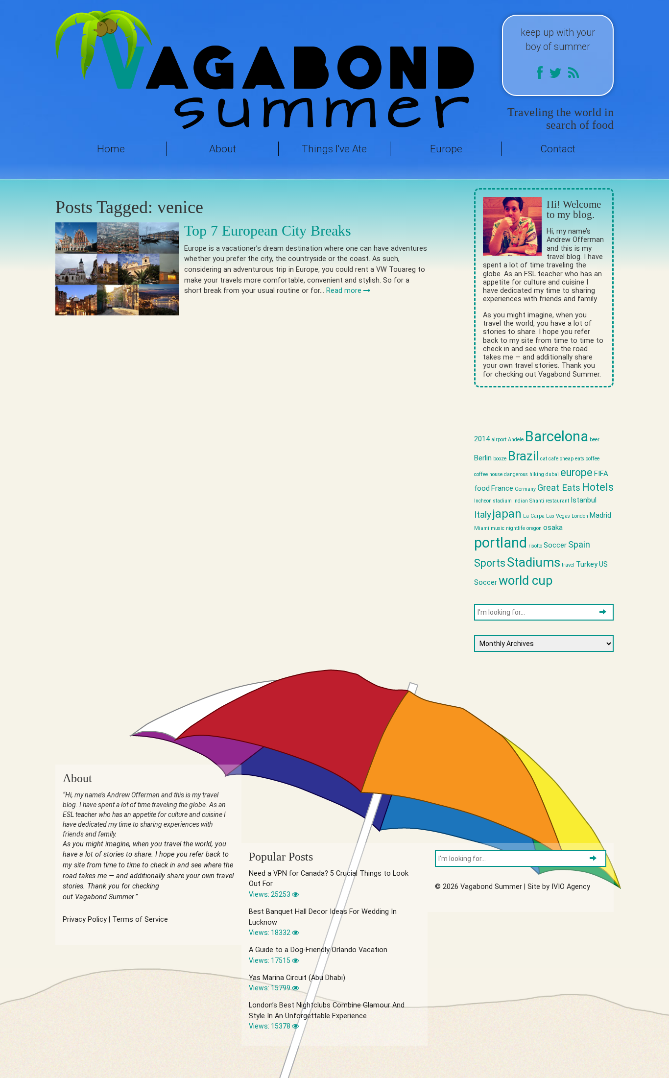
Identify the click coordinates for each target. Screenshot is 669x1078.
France (502, 488)
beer (594, 439)
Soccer (555, 545)
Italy (482, 514)
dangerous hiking (524, 474)
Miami (481, 528)
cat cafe (549, 458)
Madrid (600, 515)
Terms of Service (140, 919)
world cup (526, 580)
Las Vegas (558, 516)
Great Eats (558, 487)
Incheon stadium (493, 501)
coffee (592, 458)
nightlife (515, 528)
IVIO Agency (570, 887)
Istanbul (584, 500)
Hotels (598, 487)
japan (507, 514)
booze (499, 458)
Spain (579, 544)
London (580, 516)
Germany (525, 489)
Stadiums (533, 562)
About (222, 149)
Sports (489, 563)
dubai (552, 474)
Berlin (483, 458)
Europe (446, 149)
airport (498, 439)
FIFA (601, 473)
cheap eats (572, 458)
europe (576, 472)
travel (568, 565)
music (497, 528)
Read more (344, 291)
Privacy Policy (85, 919)
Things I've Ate (334, 149)
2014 (482, 438)
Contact (557, 149)
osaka (553, 527)
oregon (534, 528)
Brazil (523, 456)
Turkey (586, 564)
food (482, 488)
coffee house (488, 474)
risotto (535, 546)
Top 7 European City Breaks (267, 230)
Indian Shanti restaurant (541, 501)
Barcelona (556, 436)
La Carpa (534, 516)
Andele (516, 439)
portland (500, 542)
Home (111, 149)
